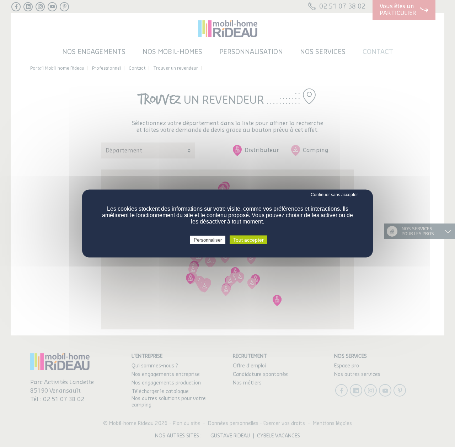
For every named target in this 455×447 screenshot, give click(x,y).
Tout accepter (248, 240)
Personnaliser (208, 240)
